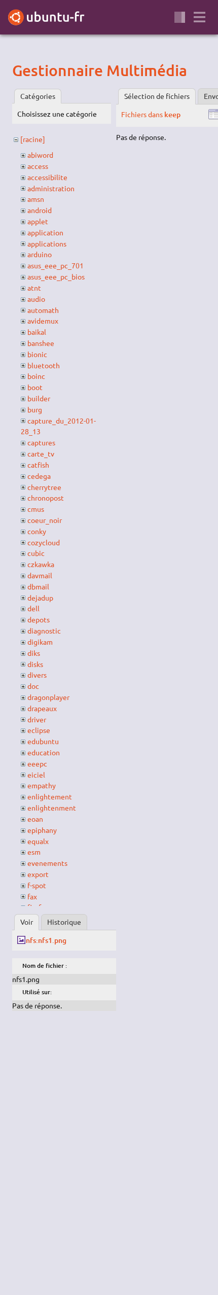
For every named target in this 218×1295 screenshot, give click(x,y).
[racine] (32, 139)
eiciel (36, 774)
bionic (37, 354)
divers (37, 674)
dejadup (40, 597)
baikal (36, 331)
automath (43, 309)
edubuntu (43, 741)
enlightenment (51, 807)
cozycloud (43, 542)
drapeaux (42, 708)
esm (34, 851)
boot (35, 387)
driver (36, 719)
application (45, 232)
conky (36, 531)
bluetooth (43, 365)
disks (35, 664)
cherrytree (44, 487)
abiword (40, 154)
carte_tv (40, 453)
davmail (39, 575)
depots (38, 619)
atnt (34, 287)
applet (37, 221)
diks (33, 652)
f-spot (36, 885)
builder (38, 398)
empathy (41, 785)
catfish (38, 464)
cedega (39, 475)
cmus (35, 508)
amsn (35, 198)
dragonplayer (48, 697)
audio (36, 298)
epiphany (42, 829)
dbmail (38, 586)
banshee (40, 342)
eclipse (38, 729)
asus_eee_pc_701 (55, 265)
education (43, 752)
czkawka (40, 564)
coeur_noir (44, 519)
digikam (40, 641)
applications (46, 243)
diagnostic (44, 630)
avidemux (42, 320)
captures (41, 442)
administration (51, 188)
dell (33, 608)
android (39, 210)
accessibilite (47, 177)
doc (33, 685)
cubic (36, 552)
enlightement (49, 796)
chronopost (45, 497)
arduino (39, 254)
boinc (36, 375)
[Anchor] (20, 70)
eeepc (37, 763)
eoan (35, 818)
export (38, 874)
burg (34, 409)
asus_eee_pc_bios (56, 276)
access (37, 165)
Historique (64, 921)
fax (32, 896)
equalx (38, 841)
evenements (47, 862)
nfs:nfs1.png (46, 940)
